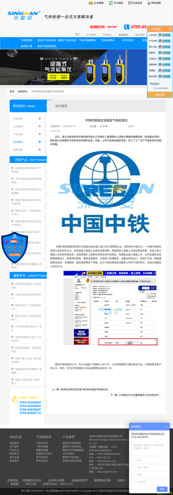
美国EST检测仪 (44, 453)
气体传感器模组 (87, 40)
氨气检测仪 (42, 457)
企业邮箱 (98, 2)
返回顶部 (160, 94)
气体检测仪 (42, 442)
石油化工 (153, 58)
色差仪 (121, 480)
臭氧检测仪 (42, 460)
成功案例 (18, 141)
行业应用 (18, 118)
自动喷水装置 (56, 480)
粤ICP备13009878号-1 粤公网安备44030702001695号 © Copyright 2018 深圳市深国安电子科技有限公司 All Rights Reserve (86, 490)
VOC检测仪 (128, 40)
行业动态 (18, 134)
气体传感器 (42, 446)
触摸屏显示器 (102, 480)
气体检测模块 (108, 40)
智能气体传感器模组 (73, 450)
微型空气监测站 (71, 457)
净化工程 (30, 484)
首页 (77, 34)
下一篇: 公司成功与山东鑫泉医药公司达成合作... (135, 394)
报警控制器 (42, 450)
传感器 (152, 70)
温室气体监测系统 (46, 46)
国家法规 (18, 149)
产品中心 (14, 450)
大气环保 (153, 40)
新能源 (152, 52)
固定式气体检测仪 (46, 40)
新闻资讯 (23, 91)
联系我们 (14, 460)
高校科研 (153, 64)
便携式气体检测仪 (67, 40)
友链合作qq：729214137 (58, 484)
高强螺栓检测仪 (32, 480)
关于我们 (14, 446)
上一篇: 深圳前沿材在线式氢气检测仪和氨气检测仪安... (81, 389)
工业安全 (153, 34)
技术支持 (153, 76)
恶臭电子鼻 (26, 46)
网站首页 (14, 442)
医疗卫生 (153, 46)
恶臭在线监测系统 (72, 460)
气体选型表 (26, 40)
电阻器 (14, 484)
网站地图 (156, 2)
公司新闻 (18, 126)
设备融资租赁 (79, 480)
